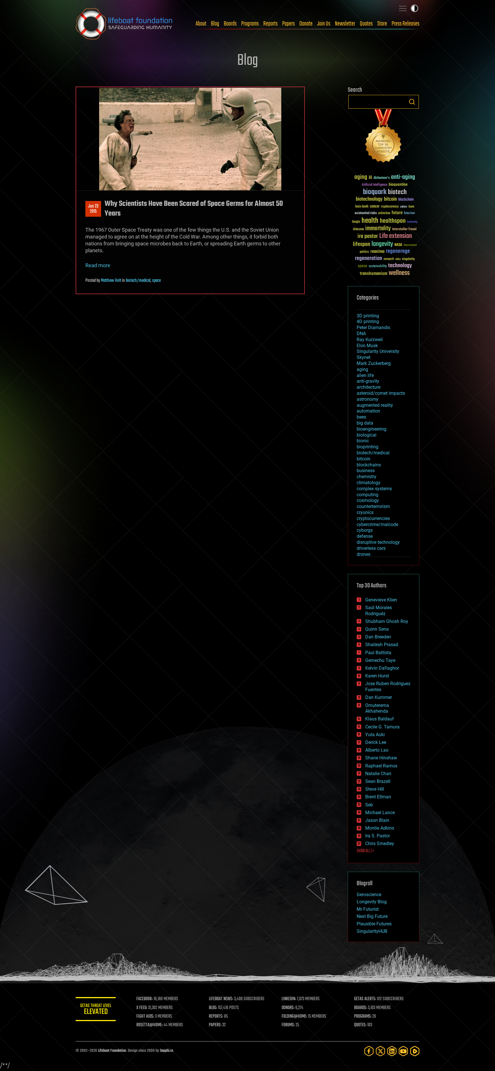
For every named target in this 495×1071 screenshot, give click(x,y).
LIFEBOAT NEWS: (221, 999)
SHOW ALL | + (365, 851)
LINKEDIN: (289, 999)
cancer (375, 206)
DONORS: (288, 1008)
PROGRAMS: (363, 1016)
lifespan (361, 244)
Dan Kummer (378, 697)
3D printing (368, 315)
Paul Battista (378, 652)
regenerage (398, 251)
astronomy (367, 399)
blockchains (369, 465)
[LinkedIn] (391, 1051)
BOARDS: (360, 1008)
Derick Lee (375, 742)
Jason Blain (377, 820)
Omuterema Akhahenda (377, 708)
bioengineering (371, 429)
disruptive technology (378, 542)
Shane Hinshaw (381, 758)
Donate (306, 23)
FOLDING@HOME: (294, 1016)
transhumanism (373, 273)
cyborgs (365, 530)
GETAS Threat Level (95, 1010)
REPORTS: (216, 1016)
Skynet (363, 357)
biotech (397, 192)
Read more (97, 265)
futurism (409, 214)
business (366, 470)
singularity (408, 259)
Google (356, 222)
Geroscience (369, 894)
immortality (378, 228)
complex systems (374, 488)
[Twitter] (380, 1051)
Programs (250, 23)
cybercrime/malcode (377, 524)
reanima (377, 251)
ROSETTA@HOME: (149, 1025)
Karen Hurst (377, 676)
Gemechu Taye (380, 660)
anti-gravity (368, 381)
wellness (399, 273)
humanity (412, 222)
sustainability (378, 267)
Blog (215, 23)
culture (403, 206)
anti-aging (403, 177)
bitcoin (390, 199)
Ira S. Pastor (377, 836)
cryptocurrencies (373, 518)
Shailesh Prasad (381, 644)
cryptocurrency (390, 207)
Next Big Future (372, 916)
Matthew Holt (111, 280)
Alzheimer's (382, 178)
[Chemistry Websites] (383, 137)
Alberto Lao (376, 750)
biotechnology (369, 199)
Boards (230, 23)
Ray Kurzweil (370, 339)
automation (368, 411)
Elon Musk (367, 345)
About (201, 23)
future (397, 213)
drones (363, 554)
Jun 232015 (93, 209)
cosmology (368, 500)
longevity (382, 244)
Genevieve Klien (381, 600)
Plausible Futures (374, 924)
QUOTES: (360, 1025)
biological (366, 435)
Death (411, 206)
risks (397, 259)
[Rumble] (414, 1051)
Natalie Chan (378, 773)
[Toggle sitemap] (402, 8)
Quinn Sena (377, 629)
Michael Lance (380, 812)
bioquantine (398, 184)
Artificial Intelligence (374, 185)
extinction (384, 213)
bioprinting (367, 446)
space (156, 280)
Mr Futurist (368, 909)
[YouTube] (403, 1051)
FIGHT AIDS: (145, 1016)
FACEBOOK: (144, 999)
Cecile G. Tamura (382, 727)
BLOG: (213, 1008)
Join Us (323, 23)
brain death (361, 207)
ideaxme (358, 230)
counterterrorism (373, 506)
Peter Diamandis (373, 327)
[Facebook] (369, 1051)
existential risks (366, 213)
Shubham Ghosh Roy (386, 621)
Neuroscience (410, 245)
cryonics (365, 512)
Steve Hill (374, 789)
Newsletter (345, 23)
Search (412, 102)
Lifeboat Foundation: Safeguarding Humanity (124, 24)
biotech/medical (138, 280)
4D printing (368, 321)
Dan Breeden (378, 637)
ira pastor (368, 236)
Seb (369, 805)
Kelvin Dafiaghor (382, 668)
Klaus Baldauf (379, 719)
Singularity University (378, 351)
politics (364, 252)
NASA (398, 245)
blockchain (406, 200)
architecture (368, 387)
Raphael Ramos (381, 766)
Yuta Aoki (375, 734)
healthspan (393, 221)
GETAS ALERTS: (365, 999)
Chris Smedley (379, 843)
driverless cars (371, 548)
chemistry (366, 476)
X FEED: (141, 1008)
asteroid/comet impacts (381, 393)
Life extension (395, 236)
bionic (363, 440)
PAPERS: (215, 1025)
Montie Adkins (379, 828)
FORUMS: (288, 1025)
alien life (365, 375)
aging (360, 177)
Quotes (366, 23)
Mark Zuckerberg (374, 363)
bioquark (374, 192)
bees (361, 417)
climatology (368, 482)
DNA (361, 333)
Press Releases (405, 23)
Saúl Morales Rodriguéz (378, 610)
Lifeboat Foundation (112, 1050)
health (370, 221)
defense (365, 536)
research (389, 259)
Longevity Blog (372, 901)
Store (382, 23)
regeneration (368, 258)
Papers (288, 23)
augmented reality (375, 405)
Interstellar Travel (404, 229)
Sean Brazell (377, 781)
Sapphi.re (166, 1050)
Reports (270, 23)
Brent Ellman (378, 797)
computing (367, 494)
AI (370, 178)
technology (400, 266)
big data (365, 423)
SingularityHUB (372, 931)
